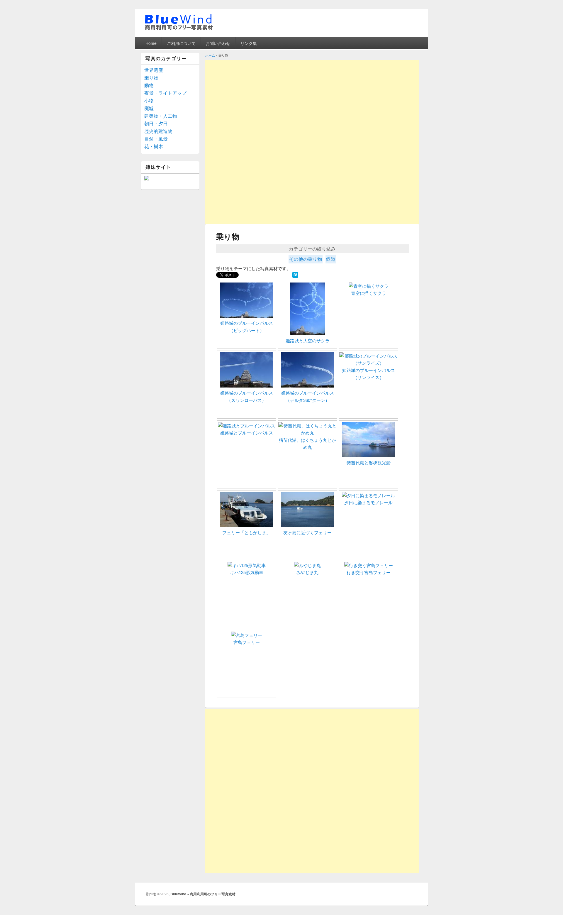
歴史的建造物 (158, 131)
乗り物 (151, 77)
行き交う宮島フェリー (369, 572)
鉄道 (330, 259)
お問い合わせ (218, 43)
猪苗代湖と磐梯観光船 (369, 462)
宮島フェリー (246, 642)
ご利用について (181, 43)
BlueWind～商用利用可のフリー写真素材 (202, 894)
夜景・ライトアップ (165, 92)
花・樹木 (153, 146)
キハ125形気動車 (246, 572)
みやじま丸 (307, 572)
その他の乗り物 (305, 259)
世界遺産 (153, 70)
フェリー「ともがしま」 (246, 532)
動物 (149, 85)
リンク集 (248, 43)
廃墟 (149, 108)
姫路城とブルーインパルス (246, 432)
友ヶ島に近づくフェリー (307, 532)
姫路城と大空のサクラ (308, 340)
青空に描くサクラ (368, 293)
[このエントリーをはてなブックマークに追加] (295, 276)
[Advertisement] (312, 101)
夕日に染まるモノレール (368, 502)
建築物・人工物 (160, 115)
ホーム (210, 55)
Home (151, 43)
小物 (149, 100)
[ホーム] (179, 29)
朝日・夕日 (156, 123)
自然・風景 (156, 138)
